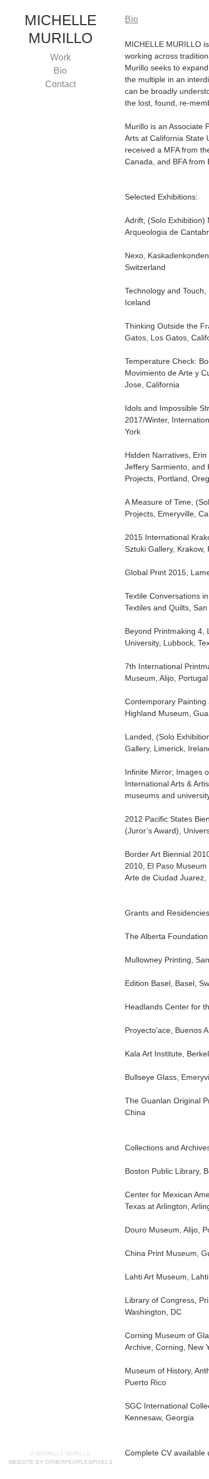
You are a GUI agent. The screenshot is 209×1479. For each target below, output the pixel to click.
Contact (60, 84)
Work (60, 57)
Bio (60, 71)
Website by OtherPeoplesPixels (60, 1462)
